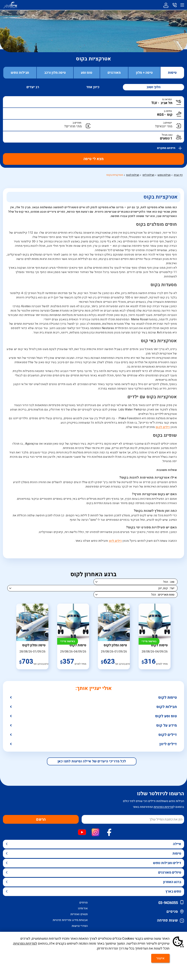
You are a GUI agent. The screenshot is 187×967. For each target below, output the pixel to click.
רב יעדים (32, 87)
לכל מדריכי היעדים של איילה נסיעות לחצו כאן (92, 761)
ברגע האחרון (172, 882)
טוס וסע (86, 72)
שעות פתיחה (167, 920)
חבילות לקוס (167, 706)
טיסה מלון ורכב (55, 72)
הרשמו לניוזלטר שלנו (160, 793)
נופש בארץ (173, 891)
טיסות (172, 72)
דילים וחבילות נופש (167, 863)
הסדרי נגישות (80, 926)
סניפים (172, 911)
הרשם (41, 819)
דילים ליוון (115, 541)
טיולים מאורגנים (169, 872)
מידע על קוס (166, 725)
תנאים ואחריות (79, 914)
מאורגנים (114, 72)
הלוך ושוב (153, 87)
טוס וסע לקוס (166, 716)
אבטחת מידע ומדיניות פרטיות (70, 920)
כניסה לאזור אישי (166, 5)
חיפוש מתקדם (166, 147)
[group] (154, 636)
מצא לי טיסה (93, 159)
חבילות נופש (20, 72)
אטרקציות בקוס (114, 175)
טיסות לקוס (167, 697)
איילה (177, 844)
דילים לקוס (163, 427)
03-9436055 (168, 902)
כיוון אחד (92, 87)
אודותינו (83, 908)
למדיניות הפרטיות (25, 943)
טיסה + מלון (144, 72)
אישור (160, 958)
